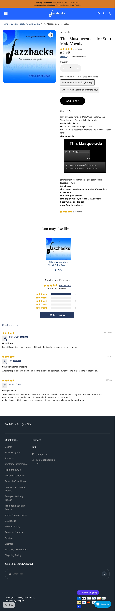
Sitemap (9, 543)
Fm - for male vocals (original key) (77, 82)
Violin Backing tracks (16, 515)
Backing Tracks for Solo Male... (25, 24)
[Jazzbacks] (57, 14)
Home (5, 24)
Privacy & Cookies (14, 475)
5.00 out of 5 (65, 285)
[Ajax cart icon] (104, 13)
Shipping (63, 56)
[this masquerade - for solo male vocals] (51, 35)
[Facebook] (69, 110)
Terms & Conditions (15, 481)
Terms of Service (14, 532)
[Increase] (77, 68)
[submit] (104, 574)
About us (9, 458)
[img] (8, 333)
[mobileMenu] (6, 13)
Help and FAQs (13, 469)
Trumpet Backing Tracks (14, 498)
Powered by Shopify (14, 600)
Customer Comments (16, 463)
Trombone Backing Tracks (15, 507)
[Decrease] (63, 68)
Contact (9, 538)
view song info (67, 136)
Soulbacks (10, 520)
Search (8, 446)
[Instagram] (29, 424)
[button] (66, 49)
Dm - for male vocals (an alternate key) (80, 89)
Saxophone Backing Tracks (15, 489)
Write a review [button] (57, 315)
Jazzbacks (28, 597)
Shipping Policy (13, 555)
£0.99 (57, 270)
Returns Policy (12, 526)
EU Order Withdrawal (16, 549)
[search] (99, 13)
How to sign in (12, 452)
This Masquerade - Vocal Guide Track (58, 264)
